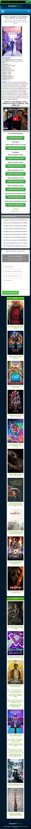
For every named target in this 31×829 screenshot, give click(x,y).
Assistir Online (19, 20)
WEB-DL (15, 23)
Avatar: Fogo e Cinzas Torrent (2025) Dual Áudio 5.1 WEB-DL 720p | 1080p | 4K (15, 562)
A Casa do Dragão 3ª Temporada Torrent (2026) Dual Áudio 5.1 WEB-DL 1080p (15, 627)
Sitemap (15, 827)
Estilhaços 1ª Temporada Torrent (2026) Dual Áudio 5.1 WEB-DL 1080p (16, 220)
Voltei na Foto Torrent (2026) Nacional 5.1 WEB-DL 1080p (16, 222)
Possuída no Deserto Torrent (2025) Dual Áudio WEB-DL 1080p (16, 237)
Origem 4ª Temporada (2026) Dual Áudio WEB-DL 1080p (15, 686)
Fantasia (19, 21)
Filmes (23, 21)
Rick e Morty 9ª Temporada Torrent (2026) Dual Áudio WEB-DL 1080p (15, 657)
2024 (9, 20)
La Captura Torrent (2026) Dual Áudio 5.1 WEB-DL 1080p (16, 234)
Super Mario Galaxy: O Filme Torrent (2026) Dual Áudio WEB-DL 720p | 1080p (15, 445)
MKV (26, 21)
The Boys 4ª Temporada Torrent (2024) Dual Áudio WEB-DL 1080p (15, 785)
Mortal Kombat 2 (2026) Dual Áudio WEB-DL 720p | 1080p (15, 416)
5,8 (6, 62)
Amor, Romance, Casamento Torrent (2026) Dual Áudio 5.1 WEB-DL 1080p (16, 240)
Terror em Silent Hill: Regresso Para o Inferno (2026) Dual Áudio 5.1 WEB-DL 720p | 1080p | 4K (15, 532)
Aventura (24, 20)
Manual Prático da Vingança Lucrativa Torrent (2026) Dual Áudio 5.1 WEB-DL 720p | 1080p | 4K (15, 505)
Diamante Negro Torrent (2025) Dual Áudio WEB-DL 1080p (16, 231)
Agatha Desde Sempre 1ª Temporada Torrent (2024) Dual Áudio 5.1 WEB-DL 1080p (15, 755)
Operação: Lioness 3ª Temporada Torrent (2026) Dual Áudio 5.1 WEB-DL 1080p (16, 225)
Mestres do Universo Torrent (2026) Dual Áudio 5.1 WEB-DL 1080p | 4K (15, 357)
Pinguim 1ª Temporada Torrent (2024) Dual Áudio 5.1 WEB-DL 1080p (15, 745)
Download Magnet (14, 148)
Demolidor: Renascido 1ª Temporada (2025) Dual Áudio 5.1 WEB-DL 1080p (15, 705)
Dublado (15, 21)
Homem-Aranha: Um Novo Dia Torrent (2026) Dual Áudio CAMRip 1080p (15, 327)
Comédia (5, 21)
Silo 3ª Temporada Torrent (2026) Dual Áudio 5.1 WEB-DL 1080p (16, 246)
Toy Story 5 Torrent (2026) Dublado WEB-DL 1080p (15, 387)
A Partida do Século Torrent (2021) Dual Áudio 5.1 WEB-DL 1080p (16, 228)
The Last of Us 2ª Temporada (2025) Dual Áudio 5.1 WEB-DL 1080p (15, 695)
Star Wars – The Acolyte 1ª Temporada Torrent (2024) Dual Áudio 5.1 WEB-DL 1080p (15, 814)
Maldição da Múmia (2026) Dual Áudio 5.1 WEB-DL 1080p (16, 475)
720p (14, 20)
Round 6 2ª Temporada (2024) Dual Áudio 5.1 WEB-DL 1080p (15, 735)
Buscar (27, 1)
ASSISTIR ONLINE (14, 138)
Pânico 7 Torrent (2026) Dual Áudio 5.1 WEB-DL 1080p (15, 592)
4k (11, 20)
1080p (6, 20)
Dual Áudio (10, 21)
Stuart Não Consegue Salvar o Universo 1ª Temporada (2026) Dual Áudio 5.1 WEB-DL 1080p (16, 243)
